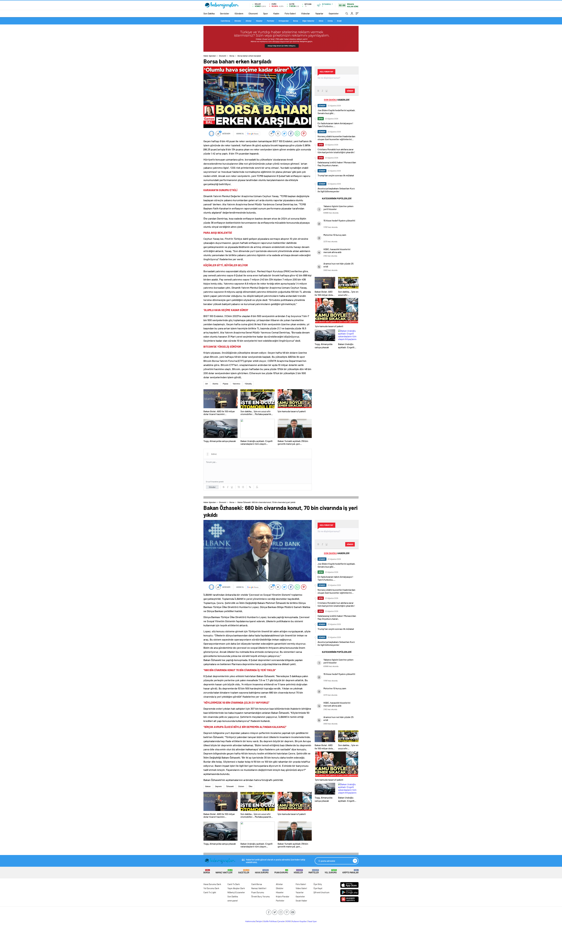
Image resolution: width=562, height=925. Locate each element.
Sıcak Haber (301, 900)
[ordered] (239, 487)
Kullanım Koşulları (299, 921)
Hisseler (259, 21)
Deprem (218, 786)
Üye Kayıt (317, 888)
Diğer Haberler (308, 21)
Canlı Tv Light (209, 892)
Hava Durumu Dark (212, 884)
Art (206, 383)
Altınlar (249, 21)
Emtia (330, 21)
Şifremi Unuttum (321, 892)
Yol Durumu (331, 871)
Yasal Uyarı (312, 921)
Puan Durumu (281, 871)
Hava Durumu (262, 871)
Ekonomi (253, 13)
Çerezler (281, 921)
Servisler (224, 13)
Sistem (241, 786)
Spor (265, 13)
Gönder (212, 487)
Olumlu (215, 383)
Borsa (295, 21)
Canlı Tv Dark (233, 884)
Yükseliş (248, 383)
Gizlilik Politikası (270, 921)
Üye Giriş (317, 884)
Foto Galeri (290, 13)
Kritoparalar (284, 21)
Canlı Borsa (225, 21)
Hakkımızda (250, 921)
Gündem (239, 13)
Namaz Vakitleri (224, 871)
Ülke (250, 786)
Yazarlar (319, 13)
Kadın (276, 13)
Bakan (208, 786)
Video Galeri (301, 888)
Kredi (339, 21)
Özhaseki (230, 786)
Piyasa (225, 383)
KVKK (288, 921)
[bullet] (243, 487)
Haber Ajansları (209, 56)
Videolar (305, 13)
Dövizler (237, 21)
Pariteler (270, 21)
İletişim (259, 921)
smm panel (232, 900)
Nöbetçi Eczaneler (236, 892)
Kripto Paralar (350, 871)
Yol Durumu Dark (211, 888)
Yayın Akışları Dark (236, 888)
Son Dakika (209, 13)
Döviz (321, 21)
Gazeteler (334, 13)
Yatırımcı (236, 383)
